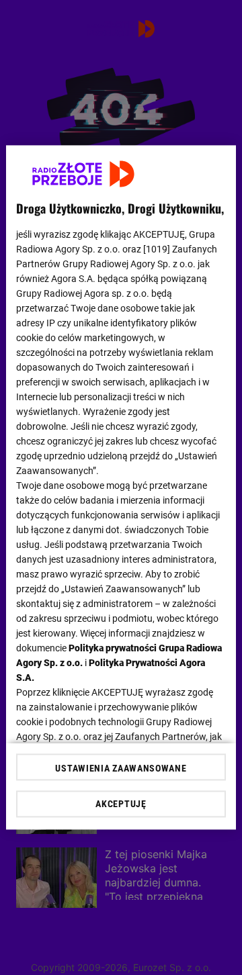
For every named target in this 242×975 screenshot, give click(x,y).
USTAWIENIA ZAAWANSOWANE (120, 768)
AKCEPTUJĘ (120, 804)
